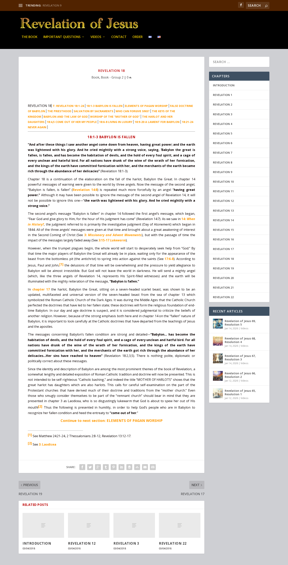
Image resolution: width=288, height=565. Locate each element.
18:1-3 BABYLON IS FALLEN (104, 106)
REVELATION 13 (223, 210)
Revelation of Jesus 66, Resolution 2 (240, 375)
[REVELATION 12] (89, 525)
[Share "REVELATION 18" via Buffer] (129, 467)
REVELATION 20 (223, 278)
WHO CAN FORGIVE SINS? (132, 111)
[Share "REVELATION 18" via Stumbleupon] (137, 467)
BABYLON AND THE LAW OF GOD (65, 116)
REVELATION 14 (223, 220)
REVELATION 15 (223, 230)
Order (137, 37)
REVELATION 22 (173, 543)
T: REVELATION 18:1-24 (68, 106)
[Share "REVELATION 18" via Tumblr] (106, 467)
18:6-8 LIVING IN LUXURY (115, 122)
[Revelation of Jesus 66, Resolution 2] (218, 376)
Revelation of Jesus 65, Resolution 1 (240, 392)
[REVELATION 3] (134, 525)
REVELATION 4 (222, 124)
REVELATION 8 (222, 162)
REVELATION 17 (223, 249)
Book (95, 77)
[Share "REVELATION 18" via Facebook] (82, 467)
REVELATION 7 (222, 152)
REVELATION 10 (223, 181)
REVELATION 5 (222, 133)
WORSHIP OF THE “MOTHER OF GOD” (115, 116)
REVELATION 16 (223, 239)
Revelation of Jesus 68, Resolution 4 (240, 340)
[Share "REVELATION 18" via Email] (145, 467)
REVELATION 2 (222, 104)
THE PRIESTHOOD (59, 111)
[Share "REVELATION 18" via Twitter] (90, 467)
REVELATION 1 (222, 95)
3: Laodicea (47, 444)
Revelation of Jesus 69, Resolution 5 (240, 322)
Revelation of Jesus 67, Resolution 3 (240, 357)
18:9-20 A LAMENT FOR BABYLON (157, 122)
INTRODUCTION (37, 543)
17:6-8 (169, 259)
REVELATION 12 (82, 543)
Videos (96, 37)
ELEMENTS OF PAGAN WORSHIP (146, 106)
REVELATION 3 (126, 543)
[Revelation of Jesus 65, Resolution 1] (218, 393)
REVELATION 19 (223, 268)
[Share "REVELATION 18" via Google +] (98, 467)
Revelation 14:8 (85, 190)
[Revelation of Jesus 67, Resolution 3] (218, 358)
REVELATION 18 (223, 259)
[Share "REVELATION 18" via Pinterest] (114, 467)
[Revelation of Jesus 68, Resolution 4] (218, 341)
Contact (119, 37)
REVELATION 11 (223, 191)
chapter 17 (41, 289)
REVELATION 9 (52, 5)
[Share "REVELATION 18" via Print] (153, 467)
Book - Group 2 (112, 77)
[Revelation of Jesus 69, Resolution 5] (218, 324)
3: (113, 235)
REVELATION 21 (223, 287)
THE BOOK (29, 37)
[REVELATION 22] (179, 525)
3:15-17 (112, 240)
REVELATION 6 (222, 143)
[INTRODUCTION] (43, 525)
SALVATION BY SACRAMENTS (93, 111)
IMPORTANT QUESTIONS (62, 37)
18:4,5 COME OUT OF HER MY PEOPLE (72, 122)
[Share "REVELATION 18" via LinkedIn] (121, 467)
